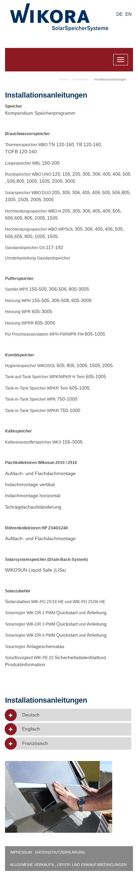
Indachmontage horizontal (32, 495)
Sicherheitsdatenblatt (77, 657)
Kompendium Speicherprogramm (40, 113)
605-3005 (81, 300)
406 (117, 174)
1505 (44, 181)
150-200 (51, 163)
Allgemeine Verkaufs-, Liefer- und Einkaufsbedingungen (68, 865)
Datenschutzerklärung (60, 852)
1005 (31, 181)
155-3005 (72, 442)
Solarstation (17, 601)
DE (119, 14)
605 (18, 218)
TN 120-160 (61, 144)
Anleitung (97, 612)
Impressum (21, 852)
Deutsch (31, 714)
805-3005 (79, 289)
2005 (57, 181)
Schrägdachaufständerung (33, 507)
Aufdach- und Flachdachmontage (40, 473)
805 (20, 181)
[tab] (70, 715)
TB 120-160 (88, 144)
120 (56, 174)
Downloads (80, 79)
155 (66, 174)
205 (76, 174)
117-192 (54, 247)
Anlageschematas (45, 646)
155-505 (38, 289)
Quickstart (67, 612)
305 (86, 174)
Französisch (35, 743)
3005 (70, 181)
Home (63, 79)
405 (106, 174)
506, (11, 181)
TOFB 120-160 (21, 151)
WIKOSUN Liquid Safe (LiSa (35, 570)
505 (127, 174)
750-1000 (67, 399)
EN (128, 14)
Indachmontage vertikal (30, 484)
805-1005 (95, 334)
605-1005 (96, 376)
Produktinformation (25, 664)
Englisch (31, 729)
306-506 (58, 289)
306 (96, 174)
